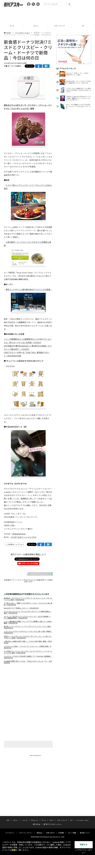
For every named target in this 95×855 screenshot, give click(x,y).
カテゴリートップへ (40, 574)
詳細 (13, 850)
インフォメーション (22, 32)
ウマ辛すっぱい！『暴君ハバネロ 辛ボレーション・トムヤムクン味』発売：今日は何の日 (28, 604)
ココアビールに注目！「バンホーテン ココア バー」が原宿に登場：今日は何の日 (27, 647)
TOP (7, 820)
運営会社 (39, 833)
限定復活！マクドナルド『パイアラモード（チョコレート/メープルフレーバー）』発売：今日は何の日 (28, 599)
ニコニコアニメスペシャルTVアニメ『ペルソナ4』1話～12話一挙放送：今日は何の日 (28, 632)
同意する (83, 845)
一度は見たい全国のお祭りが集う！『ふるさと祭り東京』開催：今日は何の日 (28, 642)
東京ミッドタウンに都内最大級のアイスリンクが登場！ (29, 289)
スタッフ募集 (72, 833)
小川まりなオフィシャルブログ (23, 537)
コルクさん (10, 366)
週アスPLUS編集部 (14, 66)
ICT (59, 26)
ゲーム (44, 820)
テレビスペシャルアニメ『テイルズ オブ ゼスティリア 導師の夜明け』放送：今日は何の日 (27, 612)
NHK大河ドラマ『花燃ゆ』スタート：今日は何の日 (21, 608)
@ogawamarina (18, 533)
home (8, 32)
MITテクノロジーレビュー (54, 824)
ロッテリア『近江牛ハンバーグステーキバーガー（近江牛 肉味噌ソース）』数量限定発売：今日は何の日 (27, 617)
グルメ (12, 26)
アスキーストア (83, 26)
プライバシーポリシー (26, 833)
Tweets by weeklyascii (35, 755)
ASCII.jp (37, 824)
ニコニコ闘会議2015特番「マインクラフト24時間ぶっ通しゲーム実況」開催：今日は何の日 (28, 622)
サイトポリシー (10, 833)
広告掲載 (61, 833)
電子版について (85, 833)
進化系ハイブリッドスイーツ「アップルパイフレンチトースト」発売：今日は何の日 (28, 627)
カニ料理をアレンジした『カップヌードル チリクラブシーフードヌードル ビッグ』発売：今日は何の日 (28, 652)
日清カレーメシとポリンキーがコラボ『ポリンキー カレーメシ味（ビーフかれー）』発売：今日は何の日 (28, 637)
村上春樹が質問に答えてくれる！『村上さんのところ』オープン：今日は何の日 (28, 662)
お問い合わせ (50, 833)
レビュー (15, 820)
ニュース (24, 820)
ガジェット (34, 820)
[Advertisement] (47, 14)
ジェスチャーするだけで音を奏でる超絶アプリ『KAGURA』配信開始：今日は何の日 (28, 657)
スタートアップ (35, 26)
